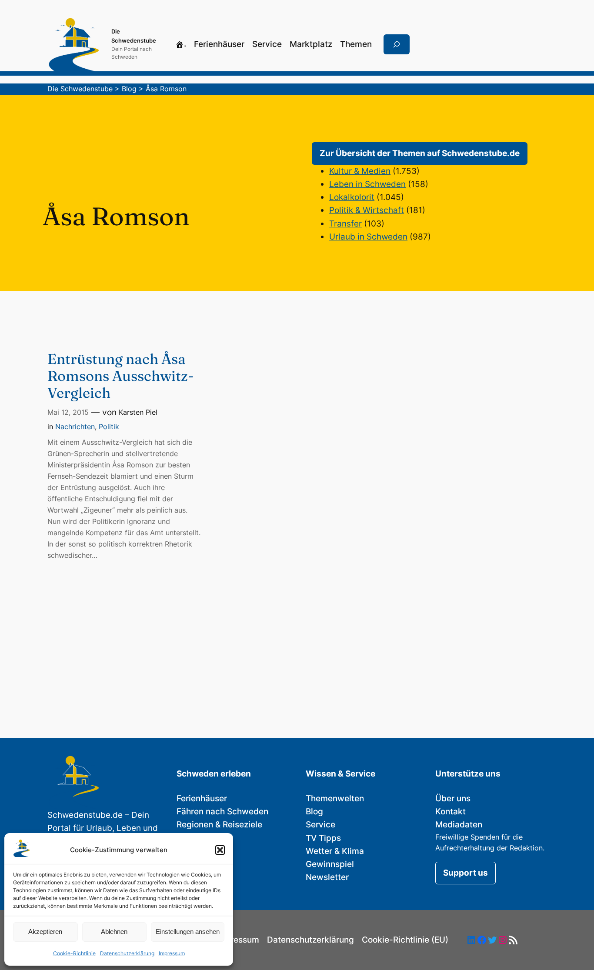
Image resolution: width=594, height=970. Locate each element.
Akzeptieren (45, 931)
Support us (465, 873)
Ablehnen (114, 931)
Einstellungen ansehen (188, 931)
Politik (109, 426)
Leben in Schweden (367, 184)
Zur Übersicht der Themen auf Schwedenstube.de (420, 153)
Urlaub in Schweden (368, 237)
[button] (220, 850)
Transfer (345, 224)
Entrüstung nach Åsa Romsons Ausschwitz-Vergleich (120, 376)
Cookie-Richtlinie (74, 953)
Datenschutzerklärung (127, 953)
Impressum (172, 953)
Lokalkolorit (351, 197)
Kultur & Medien (359, 171)
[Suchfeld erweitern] (397, 44)
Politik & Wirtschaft (366, 210)
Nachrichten (75, 426)
